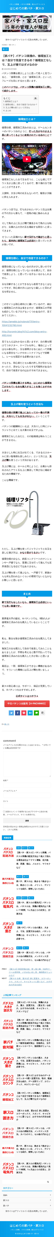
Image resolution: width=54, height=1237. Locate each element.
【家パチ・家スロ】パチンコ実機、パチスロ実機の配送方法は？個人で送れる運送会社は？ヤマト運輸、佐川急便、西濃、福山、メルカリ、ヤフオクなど (33, 860)
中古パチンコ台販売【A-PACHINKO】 (27, 703)
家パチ (6, 724)
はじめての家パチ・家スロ (27, 8)
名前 (5, 780)
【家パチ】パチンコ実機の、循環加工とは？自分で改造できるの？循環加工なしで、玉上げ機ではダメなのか (33, 1096)
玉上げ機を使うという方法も (18, 107)
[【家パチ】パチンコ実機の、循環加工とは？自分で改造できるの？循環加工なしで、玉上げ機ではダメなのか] (30, 712)
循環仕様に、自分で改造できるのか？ (21, 104)
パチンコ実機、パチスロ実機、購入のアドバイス (27, 1230)
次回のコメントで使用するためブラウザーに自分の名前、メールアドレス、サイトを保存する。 (25, 813)
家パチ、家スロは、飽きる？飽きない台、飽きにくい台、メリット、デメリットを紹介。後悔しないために (33, 885)
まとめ (8, 110)
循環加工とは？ (11, 101)
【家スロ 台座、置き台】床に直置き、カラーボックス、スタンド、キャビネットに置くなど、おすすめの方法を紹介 (30, 981)
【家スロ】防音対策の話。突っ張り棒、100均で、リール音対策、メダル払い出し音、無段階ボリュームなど (30, 972)
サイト (5, 801)
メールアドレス (10, 791)
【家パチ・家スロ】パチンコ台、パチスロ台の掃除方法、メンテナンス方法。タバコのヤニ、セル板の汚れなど (33, 956)
